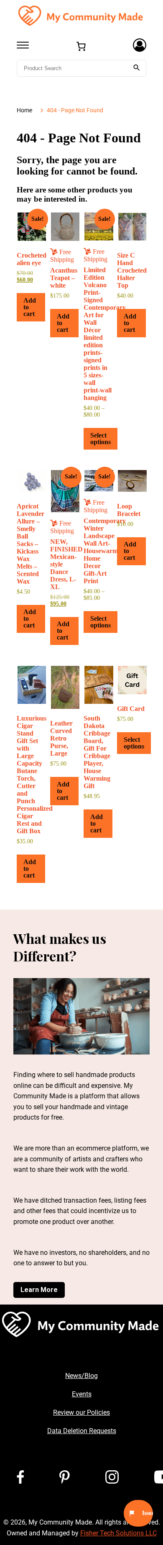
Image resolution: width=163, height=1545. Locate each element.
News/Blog (81, 1376)
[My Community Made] (81, 15)
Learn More (39, 1290)
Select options (100, 438)
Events (82, 1394)
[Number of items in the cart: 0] (81, 46)
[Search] (136, 68)
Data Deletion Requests (81, 1431)
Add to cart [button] (29, 307)
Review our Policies (81, 1412)
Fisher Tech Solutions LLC (118, 1533)
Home (24, 110)
